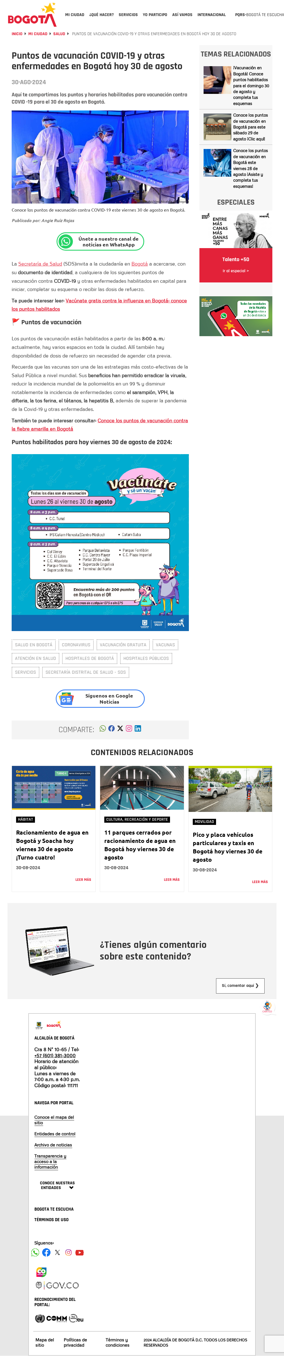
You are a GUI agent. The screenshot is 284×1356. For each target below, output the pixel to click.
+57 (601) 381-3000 (55, 1055)
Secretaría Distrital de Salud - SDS (85, 672)
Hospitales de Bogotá (89, 658)
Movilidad (204, 821)
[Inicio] (32, 14)
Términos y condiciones (118, 1342)
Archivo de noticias (53, 1144)
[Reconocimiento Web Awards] (76, 1318)
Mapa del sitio (45, 1342)
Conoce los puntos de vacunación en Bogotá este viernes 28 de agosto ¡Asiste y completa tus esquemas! (250, 168)
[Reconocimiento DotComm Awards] (56, 1318)
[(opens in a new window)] (129, 730)
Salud (59, 34)
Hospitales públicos (146, 658)
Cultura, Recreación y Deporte (137, 819)
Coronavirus (76, 645)
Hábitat (25, 819)
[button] (102, 730)
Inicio (17, 34)
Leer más (83, 879)
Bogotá (139, 264)
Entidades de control (54, 1133)
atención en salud (35, 658)
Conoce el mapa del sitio (54, 1119)
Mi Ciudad (37, 34)
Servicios (25, 672)
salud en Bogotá (33, 645)
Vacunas (165, 645)
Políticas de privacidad (75, 1342)
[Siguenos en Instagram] (68, 1252)
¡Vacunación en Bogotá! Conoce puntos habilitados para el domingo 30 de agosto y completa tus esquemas (251, 85)
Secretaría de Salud (40, 264)
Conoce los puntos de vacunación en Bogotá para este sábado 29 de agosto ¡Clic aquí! (250, 126)
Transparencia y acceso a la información (50, 1161)
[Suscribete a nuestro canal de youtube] (79, 1252)
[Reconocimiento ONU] (39, 1318)
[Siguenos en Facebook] (35, 1252)
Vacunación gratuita (123, 645)
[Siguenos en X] (57, 1252)
